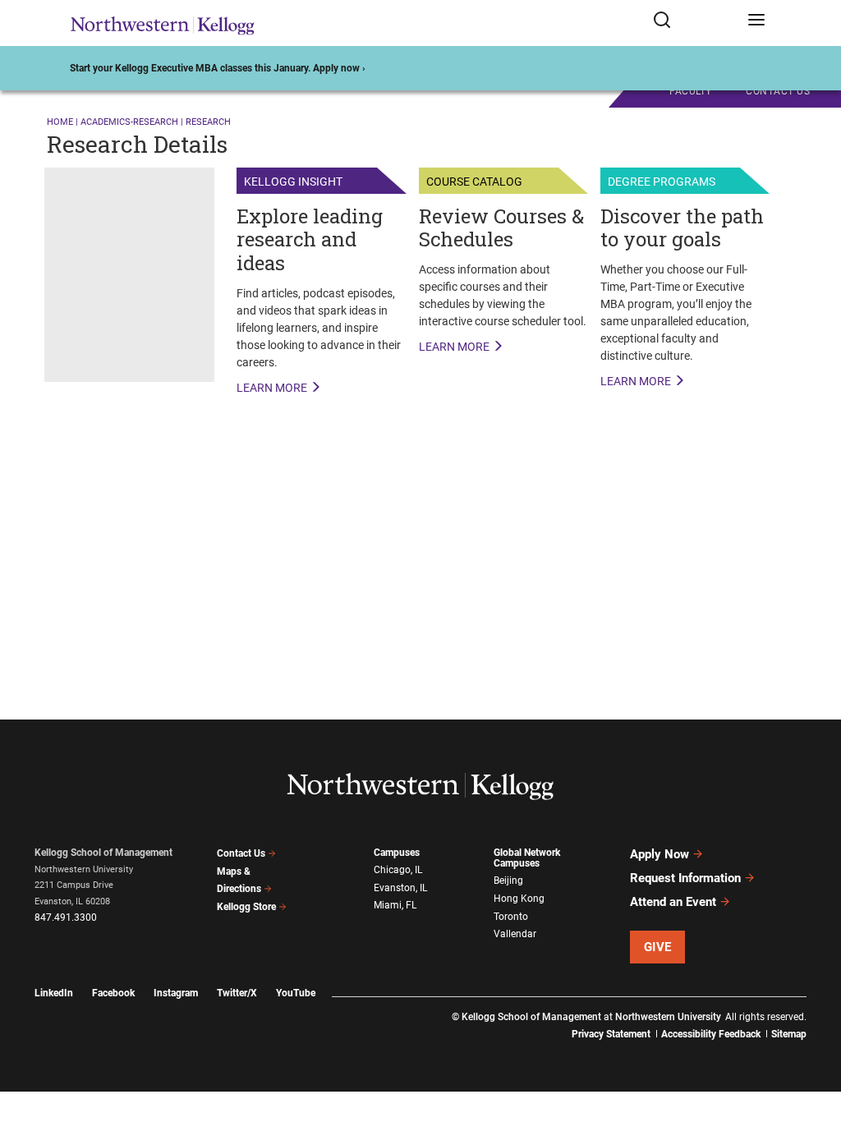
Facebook (113, 993)
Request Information (685, 878)
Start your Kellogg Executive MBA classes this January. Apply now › (217, 68)
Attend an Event (673, 901)
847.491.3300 (65, 917)
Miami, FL (395, 905)
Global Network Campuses (527, 858)
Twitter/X (237, 993)
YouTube (295, 993)
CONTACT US (778, 91)
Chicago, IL (398, 870)
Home (60, 122)
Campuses (397, 852)
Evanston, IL (400, 888)
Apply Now (659, 854)
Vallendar (515, 934)
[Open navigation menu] (756, 23)
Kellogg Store (246, 907)
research (208, 122)
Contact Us (241, 853)
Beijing (508, 880)
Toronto (511, 916)
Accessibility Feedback (711, 1034)
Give (658, 947)
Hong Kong (519, 898)
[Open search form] (694, 23)
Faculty (690, 91)
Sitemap (789, 1034)
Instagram (176, 993)
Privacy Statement (611, 1034)
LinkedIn (53, 993)
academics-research (129, 122)
